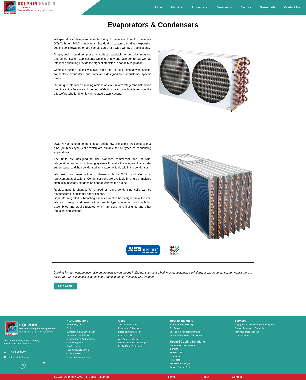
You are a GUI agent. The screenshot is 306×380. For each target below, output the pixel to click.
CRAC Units (175, 349)
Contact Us (292, 7)
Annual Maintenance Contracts (249, 328)
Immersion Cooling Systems (183, 345)
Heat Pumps (175, 356)
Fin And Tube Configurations (131, 346)
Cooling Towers (73, 353)
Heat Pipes (175, 360)
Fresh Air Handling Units (77, 350)
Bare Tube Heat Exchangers (183, 324)
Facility (246, 7)
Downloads (267, 7)
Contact (237, 376)
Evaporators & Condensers (130, 328)
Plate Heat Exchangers (180, 363)
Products (197, 7)
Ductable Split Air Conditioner (80, 332)
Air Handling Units (75, 324)
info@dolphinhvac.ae (19, 357)
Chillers (69, 328)
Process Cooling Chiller (180, 367)
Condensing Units (74, 343)
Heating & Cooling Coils (129, 332)
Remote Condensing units (78, 357)
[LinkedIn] (22, 365)
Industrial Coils (125, 335)
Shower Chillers (177, 352)
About (175, 7)
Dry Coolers (175, 328)
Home (158, 7)
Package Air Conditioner (77, 335)
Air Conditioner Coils (128, 324)
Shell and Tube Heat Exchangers (185, 332)
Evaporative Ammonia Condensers (186, 335)
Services (222, 7)
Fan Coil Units (73, 346)
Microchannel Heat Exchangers (132, 343)
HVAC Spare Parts (243, 335)
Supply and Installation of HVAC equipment (255, 324)
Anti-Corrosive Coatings (129, 339)
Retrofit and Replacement (247, 332)
